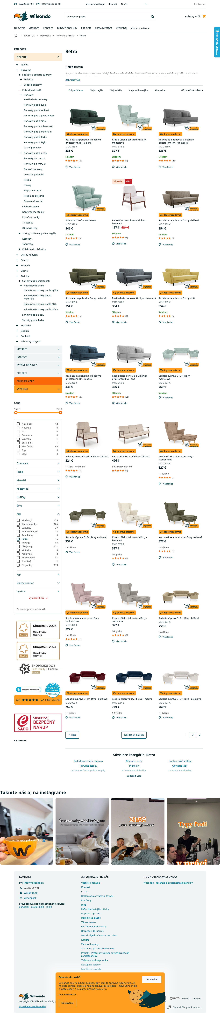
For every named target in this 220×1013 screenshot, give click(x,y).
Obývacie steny (30, 206)
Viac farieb (40, 446)
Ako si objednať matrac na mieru (99, 935)
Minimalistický (40, 531)
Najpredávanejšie (138, 90)
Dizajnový (40, 546)
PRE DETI (22, 373)
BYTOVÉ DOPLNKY (27, 365)
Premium (40, 435)
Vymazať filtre (37, 597)
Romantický (40, 557)
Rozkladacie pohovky (35, 99)
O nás (124, 4)
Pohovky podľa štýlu (35, 142)
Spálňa (24, 64)
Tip (40, 431)
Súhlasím (152, 979)
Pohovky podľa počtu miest (39, 115)
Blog (83, 904)
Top (40, 450)
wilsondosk (30, 897)
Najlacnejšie (96, 90)
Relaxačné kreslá (33, 201)
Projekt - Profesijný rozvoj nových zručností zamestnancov (105, 954)
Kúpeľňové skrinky (34, 285)
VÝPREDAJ (22, 388)
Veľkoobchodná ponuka (94, 960)
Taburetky (27, 243)
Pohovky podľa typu (35, 104)
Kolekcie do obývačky (34, 249)
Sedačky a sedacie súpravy (36, 74)
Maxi (40, 453)
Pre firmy (86, 900)
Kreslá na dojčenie (34, 195)
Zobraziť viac (134, 775)
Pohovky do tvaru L (34, 158)
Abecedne (160, 90)
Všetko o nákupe (95, 4)
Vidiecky (40, 550)
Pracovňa (26, 325)
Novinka (40, 427)
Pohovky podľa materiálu (38, 131)
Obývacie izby (29, 227)
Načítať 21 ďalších (134, 734)
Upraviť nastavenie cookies (32, 1006)
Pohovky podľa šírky (35, 120)
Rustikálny (40, 535)
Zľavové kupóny (90, 944)
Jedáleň (25, 330)
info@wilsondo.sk (34, 882)
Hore (73, 734)
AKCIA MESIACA (25, 380)
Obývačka (26, 69)
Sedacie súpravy (33, 84)
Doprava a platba (90, 913)
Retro (40, 538)
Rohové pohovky (33, 169)
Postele (25, 260)
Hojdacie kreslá (32, 190)
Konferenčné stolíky (33, 211)
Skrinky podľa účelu (33, 314)
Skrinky (25, 276)
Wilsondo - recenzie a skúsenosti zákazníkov (168, 882)
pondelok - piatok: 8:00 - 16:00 (42, 905)
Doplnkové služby (91, 917)
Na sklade (40, 423)
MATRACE (22, 349)
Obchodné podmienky (93, 926)
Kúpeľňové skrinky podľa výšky (41, 290)
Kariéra (85, 939)
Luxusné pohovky (33, 174)
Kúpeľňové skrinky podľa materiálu (37, 297)
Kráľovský (40, 553)
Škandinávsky (40, 524)
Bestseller (40, 442)
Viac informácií (67, 994)
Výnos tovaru (88, 922)
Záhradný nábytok (31, 341)
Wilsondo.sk (30, 892)
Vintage (40, 542)
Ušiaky (27, 185)
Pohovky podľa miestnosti (38, 126)
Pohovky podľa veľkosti (37, 110)
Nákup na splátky (90, 964)
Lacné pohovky (32, 147)
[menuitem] (19, 28)
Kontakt (112, 4)
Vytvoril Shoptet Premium (187, 1007)
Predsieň (25, 336)
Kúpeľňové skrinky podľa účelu (41, 309)
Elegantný (40, 565)
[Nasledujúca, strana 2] (193, 735)
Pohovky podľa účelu (35, 152)
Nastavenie (67, 1002)
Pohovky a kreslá (31, 90)
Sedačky (28, 79)
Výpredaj (40, 438)
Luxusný (40, 527)
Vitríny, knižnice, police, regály (39, 233)
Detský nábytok (29, 254)
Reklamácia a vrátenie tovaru (97, 895)
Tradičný (40, 561)
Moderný (40, 520)
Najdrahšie (116, 90)
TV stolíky (27, 222)
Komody (26, 238)
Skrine (24, 270)
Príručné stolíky (31, 217)
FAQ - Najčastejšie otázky (95, 909)
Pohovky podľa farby (35, 137)
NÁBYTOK (22, 56)
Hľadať (152, 16)
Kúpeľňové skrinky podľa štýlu (40, 303)
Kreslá (27, 179)
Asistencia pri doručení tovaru (97, 948)
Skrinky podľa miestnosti (36, 280)
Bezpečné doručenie (92, 930)
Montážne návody (91, 969)
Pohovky (28, 94)
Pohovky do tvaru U (35, 163)
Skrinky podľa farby (33, 320)
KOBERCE (22, 357)
